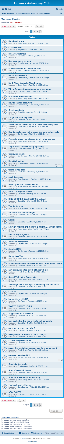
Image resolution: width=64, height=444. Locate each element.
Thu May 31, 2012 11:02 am (37, 323)
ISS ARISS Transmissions (20, 96)
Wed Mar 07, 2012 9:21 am (36, 343)
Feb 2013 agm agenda (18, 234)
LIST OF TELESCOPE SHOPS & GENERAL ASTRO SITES (35, 227)
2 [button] (34, 31)
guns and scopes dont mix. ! (21, 328)
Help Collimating (16, 161)
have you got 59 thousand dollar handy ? (27, 334)
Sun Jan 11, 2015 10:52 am (38, 148)
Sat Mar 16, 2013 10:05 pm (36, 214)
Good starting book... (18, 364)
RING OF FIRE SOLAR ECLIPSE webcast (27, 199)
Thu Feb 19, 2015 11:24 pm (39, 134)
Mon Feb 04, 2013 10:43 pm (37, 236)
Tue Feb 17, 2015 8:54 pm (38, 141)
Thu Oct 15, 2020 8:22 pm (38, 43)
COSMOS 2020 (15, 47)
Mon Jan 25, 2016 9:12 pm (39, 105)
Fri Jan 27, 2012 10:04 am (39, 387)
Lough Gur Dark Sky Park (20, 117)
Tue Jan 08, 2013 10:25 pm (39, 251)
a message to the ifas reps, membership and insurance (33, 284)
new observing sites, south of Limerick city (28, 270)
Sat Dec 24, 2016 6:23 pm (40, 70)
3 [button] (37, 31)
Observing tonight (16, 154)
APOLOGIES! (14, 392)
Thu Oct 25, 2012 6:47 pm (36, 266)
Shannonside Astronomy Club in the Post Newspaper (33, 125)
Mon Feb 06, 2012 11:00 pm (37, 372)
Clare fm (12, 292)
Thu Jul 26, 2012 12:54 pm (36, 308)
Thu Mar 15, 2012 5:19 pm (36, 336)
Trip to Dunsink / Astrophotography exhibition (29, 89)
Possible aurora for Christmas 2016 (24, 68)
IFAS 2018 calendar (17, 54)
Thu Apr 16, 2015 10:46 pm (36, 119)
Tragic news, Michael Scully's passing (26, 146)
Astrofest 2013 (14, 249)
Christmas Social (16, 110)
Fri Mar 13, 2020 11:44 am (34, 49)
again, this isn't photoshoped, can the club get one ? (32, 348)
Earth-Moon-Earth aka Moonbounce (24, 83)
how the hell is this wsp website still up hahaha (30, 321)
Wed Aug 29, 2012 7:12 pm (37, 301)
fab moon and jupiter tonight (21, 212)
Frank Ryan (22, 127)
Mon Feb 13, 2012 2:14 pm (38, 366)
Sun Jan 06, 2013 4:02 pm (38, 258)
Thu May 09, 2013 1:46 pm (36, 194)
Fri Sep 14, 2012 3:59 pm (38, 294)
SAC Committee (16, 23)
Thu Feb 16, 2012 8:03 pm (38, 357)
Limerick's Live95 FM (18, 299)
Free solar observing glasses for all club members (31, 139)
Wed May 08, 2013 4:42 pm (37, 201)
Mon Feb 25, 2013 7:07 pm (39, 229)
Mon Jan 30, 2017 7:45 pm (39, 63)
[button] (40, 31)
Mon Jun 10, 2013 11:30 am (39, 156)
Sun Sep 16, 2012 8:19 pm (36, 286)
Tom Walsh (22, 301)
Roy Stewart (22, 163)
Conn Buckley (23, 63)
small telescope (15, 177)
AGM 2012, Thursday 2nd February (24, 378)
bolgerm (21, 49)
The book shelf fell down (19, 385)
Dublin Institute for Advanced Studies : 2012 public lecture (35, 263)
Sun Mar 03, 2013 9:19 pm (36, 222)
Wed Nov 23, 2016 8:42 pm (39, 78)
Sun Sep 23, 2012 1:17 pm (38, 279)
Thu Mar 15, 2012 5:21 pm (36, 330)
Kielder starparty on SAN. (20, 341)
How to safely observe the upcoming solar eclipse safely (34, 132)
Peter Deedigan (23, 179)
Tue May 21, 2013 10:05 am (41, 179)
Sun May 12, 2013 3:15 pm (38, 186)
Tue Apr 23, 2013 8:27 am (38, 208)
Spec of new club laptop (19, 370)
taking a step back (16, 170)
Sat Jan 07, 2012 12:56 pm (36, 394)
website (11, 220)
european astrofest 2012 (19, 355)
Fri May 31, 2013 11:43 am (38, 163)
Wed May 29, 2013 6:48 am (38, 172)
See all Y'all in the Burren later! (22, 277)
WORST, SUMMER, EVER (20, 306)
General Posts (10, 19)
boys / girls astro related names (23, 184)
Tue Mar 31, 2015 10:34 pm (38, 127)
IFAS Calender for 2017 (18, 76)
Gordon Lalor (22, 134)
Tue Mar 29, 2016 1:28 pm (38, 85)
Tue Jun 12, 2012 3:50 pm (36, 316)
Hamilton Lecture (16, 41)
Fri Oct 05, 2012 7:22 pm (37, 272)
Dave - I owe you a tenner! (20, 192)
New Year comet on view (19, 61)
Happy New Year (15, 256)
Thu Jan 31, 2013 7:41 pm (38, 244)
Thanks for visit (15, 206)
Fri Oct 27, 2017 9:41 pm (36, 56)
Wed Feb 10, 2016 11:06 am (39, 98)
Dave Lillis (21, 56)
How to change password (20, 103)
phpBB (24, 438)
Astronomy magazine (18, 242)
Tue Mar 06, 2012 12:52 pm (38, 350)
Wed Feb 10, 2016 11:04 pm (37, 91)
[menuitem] (8, 9)
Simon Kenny (22, 43)
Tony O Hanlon (23, 70)
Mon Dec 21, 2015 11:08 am (37, 112)
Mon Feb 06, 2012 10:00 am (39, 380)
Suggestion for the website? (21, 314)
